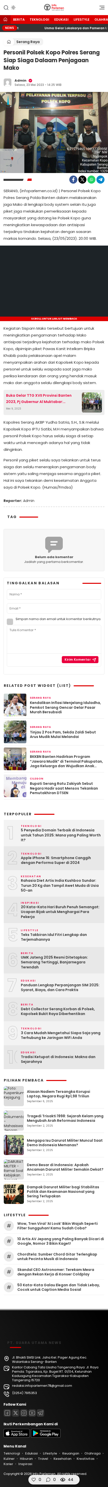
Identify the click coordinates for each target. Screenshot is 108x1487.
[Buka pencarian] (6, 7)
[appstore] (17, 1436)
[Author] (7, 82)
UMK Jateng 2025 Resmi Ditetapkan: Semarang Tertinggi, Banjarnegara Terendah (54, 962)
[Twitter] (82, 180)
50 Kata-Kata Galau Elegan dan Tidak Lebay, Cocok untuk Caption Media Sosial (58, 1287)
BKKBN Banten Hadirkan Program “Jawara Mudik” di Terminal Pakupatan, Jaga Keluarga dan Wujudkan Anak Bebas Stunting (66, 761)
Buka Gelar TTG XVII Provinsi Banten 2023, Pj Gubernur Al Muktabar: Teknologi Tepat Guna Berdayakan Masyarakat (39, 399)
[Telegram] (100, 180)
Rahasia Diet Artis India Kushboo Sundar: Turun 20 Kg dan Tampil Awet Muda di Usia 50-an (60, 885)
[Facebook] (73, 180)
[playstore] (46, 1436)
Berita (19, 19)
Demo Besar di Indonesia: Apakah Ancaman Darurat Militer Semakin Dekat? (65, 1167)
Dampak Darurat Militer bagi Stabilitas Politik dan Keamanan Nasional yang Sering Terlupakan (63, 1192)
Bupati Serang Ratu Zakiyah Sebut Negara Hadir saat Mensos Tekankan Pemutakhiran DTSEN (64, 788)
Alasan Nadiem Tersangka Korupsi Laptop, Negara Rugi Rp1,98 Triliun (58, 1094)
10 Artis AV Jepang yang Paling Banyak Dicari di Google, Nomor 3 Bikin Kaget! (60, 1241)
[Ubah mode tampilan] (13, 7)
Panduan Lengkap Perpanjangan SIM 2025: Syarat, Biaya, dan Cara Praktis (60, 988)
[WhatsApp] (91, 180)
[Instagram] (24, 1413)
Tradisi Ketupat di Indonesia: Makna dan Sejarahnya (58, 1059)
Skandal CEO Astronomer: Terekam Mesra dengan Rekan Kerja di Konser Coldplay (55, 1271)
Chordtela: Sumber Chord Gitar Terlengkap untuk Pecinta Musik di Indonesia (57, 1256)
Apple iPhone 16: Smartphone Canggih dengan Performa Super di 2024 (56, 860)
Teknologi (39, 19)
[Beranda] (5, 19)
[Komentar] (48, 1480)
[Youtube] (32, 1413)
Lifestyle (81, 19)
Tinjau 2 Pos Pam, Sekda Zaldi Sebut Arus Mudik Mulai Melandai (63, 734)
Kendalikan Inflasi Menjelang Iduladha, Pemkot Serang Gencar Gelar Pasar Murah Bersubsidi (65, 707)
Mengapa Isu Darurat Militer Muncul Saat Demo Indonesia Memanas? (65, 1142)
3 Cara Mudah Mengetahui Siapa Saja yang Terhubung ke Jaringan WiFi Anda (60, 1035)
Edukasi (61, 19)
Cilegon (36, 779)
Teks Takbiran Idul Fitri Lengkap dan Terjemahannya (54, 937)
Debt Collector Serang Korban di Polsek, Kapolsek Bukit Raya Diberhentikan (58, 1012)
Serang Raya (28, 41)
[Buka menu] (100, 8)
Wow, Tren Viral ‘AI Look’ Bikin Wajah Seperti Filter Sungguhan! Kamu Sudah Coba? (57, 1225)
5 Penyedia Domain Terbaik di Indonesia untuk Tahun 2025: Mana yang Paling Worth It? (61, 835)
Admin (20, 80)
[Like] (34, 1480)
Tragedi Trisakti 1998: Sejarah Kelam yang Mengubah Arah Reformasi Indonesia (65, 1118)
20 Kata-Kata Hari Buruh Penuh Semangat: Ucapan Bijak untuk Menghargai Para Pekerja (60, 912)
